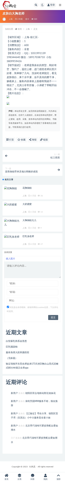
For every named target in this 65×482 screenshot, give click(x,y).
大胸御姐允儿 (29, 220)
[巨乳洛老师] (12, 237)
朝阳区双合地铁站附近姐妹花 (40, 393)
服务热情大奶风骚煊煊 (17, 352)
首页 (20, 29)
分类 (20, 479)
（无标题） (12, 358)
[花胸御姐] (12, 189)
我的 (46, 479)
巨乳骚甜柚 (12, 347)
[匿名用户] (4, 19)
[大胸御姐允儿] (12, 223)
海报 (33, 140)
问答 (32, 479)
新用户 (14, 393)
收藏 (23, 140)
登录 (52, 5)
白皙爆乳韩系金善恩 (16, 341)
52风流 (32, 467)
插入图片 (10, 259)
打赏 (11, 140)
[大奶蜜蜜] (12, 205)
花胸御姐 (27, 188)
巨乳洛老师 (28, 236)
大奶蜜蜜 (27, 204)
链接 (45, 140)
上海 (10, 19)
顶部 (58, 479)
